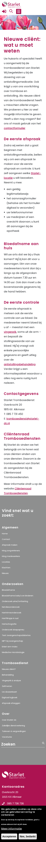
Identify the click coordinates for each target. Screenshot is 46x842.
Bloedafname (8, 590)
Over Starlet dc (9, 720)
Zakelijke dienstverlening (13, 725)
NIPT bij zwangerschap (12, 641)
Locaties (6, 562)
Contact (6, 539)
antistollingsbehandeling (20, 364)
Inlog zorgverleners (11, 550)
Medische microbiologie (13, 652)
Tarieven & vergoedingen (14, 731)
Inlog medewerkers (11, 556)
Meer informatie (11, 828)
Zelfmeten (7, 686)
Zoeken (43, 754)
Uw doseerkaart (9, 691)
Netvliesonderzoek (11, 607)
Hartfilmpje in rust (10, 618)
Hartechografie (9, 624)
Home (5, 533)
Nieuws (5, 573)
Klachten (6, 567)
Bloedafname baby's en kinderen (17, 595)
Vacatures (7, 737)
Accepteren (9, 836)
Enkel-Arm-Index (9, 646)
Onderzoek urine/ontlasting (15, 601)
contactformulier (14, 128)
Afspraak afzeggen (11, 703)
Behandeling (8, 674)
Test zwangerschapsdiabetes (16, 635)
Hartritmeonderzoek (11, 612)
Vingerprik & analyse (11, 680)
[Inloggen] (4, 12)
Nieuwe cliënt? (9, 669)
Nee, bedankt (28, 836)
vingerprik (10, 332)
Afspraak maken (9, 545)
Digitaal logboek (9, 697)
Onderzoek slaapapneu (13, 629)
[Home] (11, 4)
